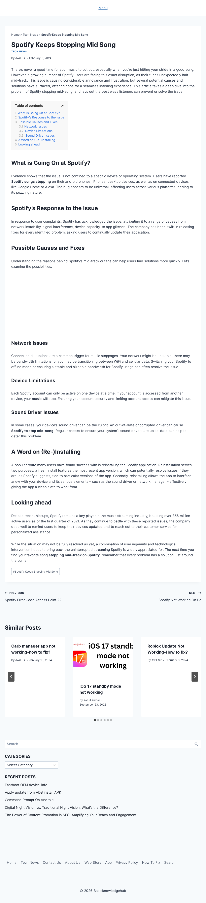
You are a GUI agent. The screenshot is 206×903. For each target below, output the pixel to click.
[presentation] (103, 657)
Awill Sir (20, 58)
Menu (103, 8)
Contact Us (52, 862)
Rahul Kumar (91, 700)
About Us (72, 862)
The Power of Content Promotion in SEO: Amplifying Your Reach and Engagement (70, 815)
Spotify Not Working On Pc (180, 596)
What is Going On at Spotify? (39, 113)
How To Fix (151, 862)
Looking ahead (29, 144)
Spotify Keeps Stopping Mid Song (35, 571)
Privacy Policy (127, 862)
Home (15, 34)
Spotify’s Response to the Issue (41, 117)
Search (169, 862)
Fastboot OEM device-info (26, 785)
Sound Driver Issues (40, 135)
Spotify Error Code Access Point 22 (33, 596)
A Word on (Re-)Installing (36, 140)
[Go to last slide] (11, 677)
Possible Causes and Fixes (38, 122)
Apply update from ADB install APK (33, 792)
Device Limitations (39, 131)
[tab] (95, 720)
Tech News (30, 34)
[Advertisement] (103, 304)
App (108, 862)
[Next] (195, 677)
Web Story (92, 862)
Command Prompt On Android (29, 800)
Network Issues (35, 126)
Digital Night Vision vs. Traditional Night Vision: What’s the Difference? (61, 807)
